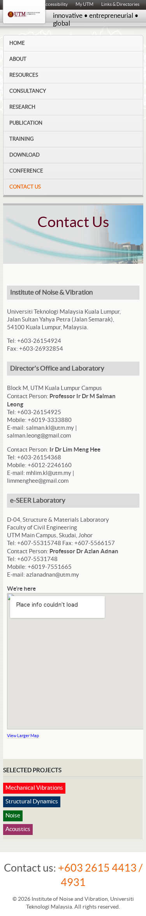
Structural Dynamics (31, 802)
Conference (26, 171)
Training (21, 139)
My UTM (84, 4)
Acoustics (17, 829)
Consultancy (27, 91)
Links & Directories (120, 4)
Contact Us (25, 187)
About (17, 59)
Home (17, 43)
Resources (23, 75)
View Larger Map (23, 736)
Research (22, 107)
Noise (12, 816)
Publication (25, 123)
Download (24, 155)
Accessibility (55, 4)
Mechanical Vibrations (34, 788)
